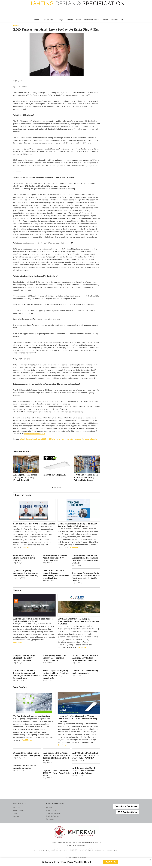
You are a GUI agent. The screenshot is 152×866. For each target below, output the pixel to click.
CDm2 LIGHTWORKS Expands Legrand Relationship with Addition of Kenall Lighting (56, 574)
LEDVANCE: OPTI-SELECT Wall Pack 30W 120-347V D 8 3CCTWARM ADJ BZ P (85, 755)
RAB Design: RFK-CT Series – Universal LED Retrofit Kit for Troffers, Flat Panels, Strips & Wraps (56, 757)
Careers (16, 816)
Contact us (50, 819)
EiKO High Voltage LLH (55, 474)
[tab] (52, 487)
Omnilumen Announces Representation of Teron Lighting (24, 558)
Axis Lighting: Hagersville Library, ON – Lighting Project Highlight (25, 477)
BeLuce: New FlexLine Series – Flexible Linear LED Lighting (27, 754)
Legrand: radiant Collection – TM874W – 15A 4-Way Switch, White (56, 773)
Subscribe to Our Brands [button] (126, 806)
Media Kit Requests (52, 816)
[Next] (96, 470)
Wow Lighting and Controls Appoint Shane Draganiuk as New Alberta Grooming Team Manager (85, 559)
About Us (16, 807)
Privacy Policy (51, 810)
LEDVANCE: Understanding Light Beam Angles (85, 671)
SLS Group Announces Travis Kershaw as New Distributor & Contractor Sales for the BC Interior (86, 577)
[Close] (150, 860)
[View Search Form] (122, 19)
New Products (21, 687)
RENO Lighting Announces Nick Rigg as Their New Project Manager (55, 558)
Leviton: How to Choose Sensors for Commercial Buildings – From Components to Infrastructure (27, 674)
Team (15, 813)
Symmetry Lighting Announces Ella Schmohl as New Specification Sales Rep (25, 573)
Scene (78, 20)
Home (36, 20)
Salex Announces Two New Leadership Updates (34, 523)
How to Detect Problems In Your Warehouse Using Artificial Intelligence (86, 477)
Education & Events (91, 20)
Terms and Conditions (53, 813)
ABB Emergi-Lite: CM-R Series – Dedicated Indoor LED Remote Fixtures (83, 770)
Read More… (27, 547)
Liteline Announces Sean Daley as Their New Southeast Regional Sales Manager (77, 524)
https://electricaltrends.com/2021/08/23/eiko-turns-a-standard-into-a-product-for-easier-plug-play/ (59, 439)
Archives (114, 20)
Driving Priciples (18, 810)
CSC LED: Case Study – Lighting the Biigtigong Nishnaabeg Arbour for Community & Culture (78, 621)
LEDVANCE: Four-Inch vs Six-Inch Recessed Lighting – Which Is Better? (33, 620)
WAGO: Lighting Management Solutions (31, 716)
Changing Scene (22, 495)
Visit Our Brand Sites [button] (127, 812)
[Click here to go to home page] (22, 19)
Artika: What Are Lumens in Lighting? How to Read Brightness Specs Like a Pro (85, 658)
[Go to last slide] (16, 470)
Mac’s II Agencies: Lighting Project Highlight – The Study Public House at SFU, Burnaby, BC (56, 674)
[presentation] (26, 464)
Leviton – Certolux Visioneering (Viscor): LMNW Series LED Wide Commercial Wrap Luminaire (77, 718)
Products (69, 20)
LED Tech (16, 26)
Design (60, 20)
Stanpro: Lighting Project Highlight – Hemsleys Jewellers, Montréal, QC (24, 658)
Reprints (49, 807)
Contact (105, 20)
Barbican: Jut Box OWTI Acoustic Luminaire (24, 766)
